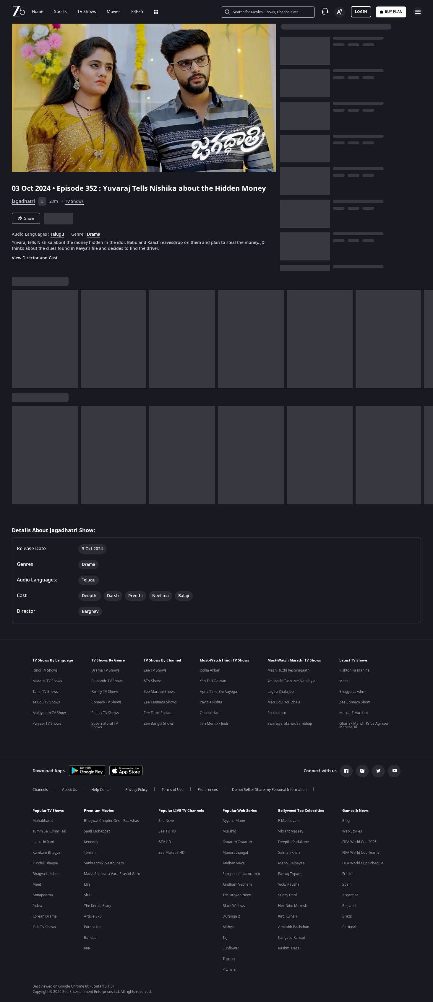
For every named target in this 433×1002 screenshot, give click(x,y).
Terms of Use (173, 789)
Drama (93, 234)
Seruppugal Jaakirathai (241, 873)
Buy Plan (394, 11)
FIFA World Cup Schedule (362, 863)
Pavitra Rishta (211, 702)
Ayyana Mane (234, 820)
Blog (346, 820)
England (349, 905)
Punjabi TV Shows (47, 723)
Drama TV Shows (105, 670)
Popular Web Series (240, 810)
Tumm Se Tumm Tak (49, 831)
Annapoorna (43, 895)
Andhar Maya (234, 863)
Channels (40, 789)
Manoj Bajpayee (291, 863)
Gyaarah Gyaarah (237, 842)
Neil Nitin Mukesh (292, 905)
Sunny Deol (287, 895)
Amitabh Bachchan (293, 927)
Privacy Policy (136, 789)
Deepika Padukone (293, 842)
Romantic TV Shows (107, 681)
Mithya (228, 927)
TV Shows (86, 12)
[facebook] (346, 771)
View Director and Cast (34, 258)
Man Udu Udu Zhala (283, 702)
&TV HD (164, 842)
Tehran (89, 852)
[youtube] (394, 771)
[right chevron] (426, 339)
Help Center (101, 789)
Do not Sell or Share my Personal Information (269, 789)
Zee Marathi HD (171, 852)
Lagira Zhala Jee (280, 691)
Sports (60, 12)
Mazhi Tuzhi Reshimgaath (288, 670)
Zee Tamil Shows (157, 713)
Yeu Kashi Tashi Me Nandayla (291, 681)
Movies (114, 12)
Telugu (57, 234)
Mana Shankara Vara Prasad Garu (112, 873)
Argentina (350, 895)
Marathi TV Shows (47, 681)
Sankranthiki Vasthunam (104, 863)
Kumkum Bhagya (46, 852)
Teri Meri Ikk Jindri (214, 723)
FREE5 (137, 12)
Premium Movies (99, 810)
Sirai (87, 895)
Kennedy (91, 842)
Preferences (208, 789)
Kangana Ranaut (291, 937)
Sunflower (231, 948)
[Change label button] (339, 12)
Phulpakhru (276, 713)
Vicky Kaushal (289, 884)
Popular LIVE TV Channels (181, 810)
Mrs (87, 884)
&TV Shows (153, 681)
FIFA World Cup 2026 (359, 842)
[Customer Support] (325, 12)
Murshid (229, 831)
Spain (346, 884)
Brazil (347, 916)
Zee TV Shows (155, 670)
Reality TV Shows (105, 713)
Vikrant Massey (290, 831)
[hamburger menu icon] (418, 12)
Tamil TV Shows (45, 691)
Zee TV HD (167, 831)
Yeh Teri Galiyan (213, 681)
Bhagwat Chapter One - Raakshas (111, 820)
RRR (87, 948)
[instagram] (362, 771)
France (347, 873)
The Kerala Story (97, 905)
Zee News (166, 820)
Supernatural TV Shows (104, 725)
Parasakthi (92, 927)
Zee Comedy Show (354, 702)
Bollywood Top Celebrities (301, 810)
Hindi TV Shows (45, 670)
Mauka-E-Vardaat (353, 713)
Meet (343, 681)
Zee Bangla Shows (159, 723)
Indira (37, 905)
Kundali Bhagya (45, 863)
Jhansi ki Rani (43, 842)
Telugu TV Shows (46, 702)
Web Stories (352, 831)
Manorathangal (235, 852)
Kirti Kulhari (287, 916)
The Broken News (237, 895)
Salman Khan (289, 852)
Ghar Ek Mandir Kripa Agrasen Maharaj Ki (364, 725)
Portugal (349, 927)
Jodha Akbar (210, 670)
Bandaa (90, 937)
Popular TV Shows (48, 810)
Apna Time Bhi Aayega (218, 691)
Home (37, 12)
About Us (69, 789)
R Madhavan (288, 820)
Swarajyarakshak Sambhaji (289, 723)
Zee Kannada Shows (160, 702)
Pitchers (229, 969)
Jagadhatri (23, 201)
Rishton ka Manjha (354, 670)
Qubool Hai (209, 713)
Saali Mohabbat (97, 831)
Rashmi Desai (289, 948)
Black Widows (234, 905)
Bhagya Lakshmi (352, 691)
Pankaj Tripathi (290, 873)
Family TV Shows (105, 691)
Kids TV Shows (44, 927)
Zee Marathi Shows (159, 691)
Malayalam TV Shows (50, 713)
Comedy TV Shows (106, 702)
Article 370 (93, 916)
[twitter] (378, 771)
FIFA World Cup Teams (360, 852)
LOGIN (361, 11)
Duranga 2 (231, 916)
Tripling (229, 959)
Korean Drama (45, 916)
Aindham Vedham (237, 884)
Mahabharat (43, 820)
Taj (225, 937)
